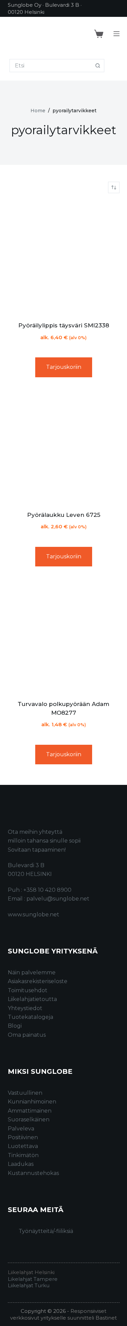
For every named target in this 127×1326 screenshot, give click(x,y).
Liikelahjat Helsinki (31, 1272)
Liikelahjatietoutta (32, 999)
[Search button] (97, 65)
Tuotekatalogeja (30, 1017)
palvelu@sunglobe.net (57, 898)
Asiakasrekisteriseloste (37, 981)
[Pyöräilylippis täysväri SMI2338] (64, 257)
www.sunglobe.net (33, 914)
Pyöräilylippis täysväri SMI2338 (63, 325)
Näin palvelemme (32, 972)
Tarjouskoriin (63, 367)
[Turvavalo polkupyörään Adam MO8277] (64, 635)
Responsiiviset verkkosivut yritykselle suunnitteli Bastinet (63, 1314)
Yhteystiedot (25, 1008)
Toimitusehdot (27, 990)
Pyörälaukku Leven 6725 (63, 514)
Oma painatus (27, 1035)
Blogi (15, 1026)
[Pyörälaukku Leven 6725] (64, 446)
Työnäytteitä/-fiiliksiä (46, 1231)
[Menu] (116, 34)
